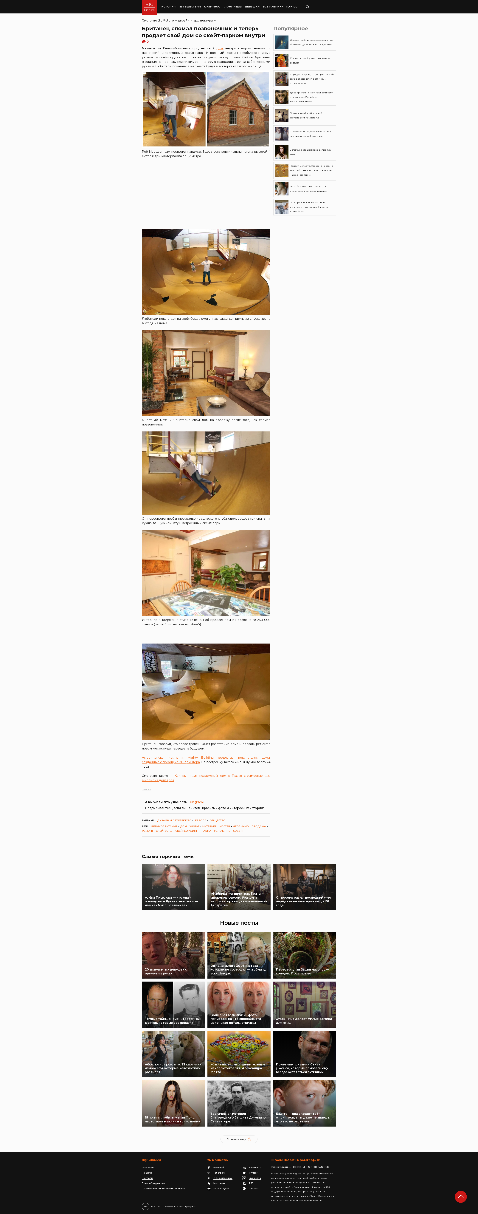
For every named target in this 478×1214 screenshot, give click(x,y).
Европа (200, 820)
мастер (224, 826)
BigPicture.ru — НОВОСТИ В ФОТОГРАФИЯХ (300, 1166)
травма (205, 830)
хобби (238, 830)
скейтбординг (186, 830)
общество (217, 820)
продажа (259, 826)
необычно (241, 826)
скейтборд (164, 830)
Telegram (195, 802)
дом (183, 826)
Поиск (318, 6)
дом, (220, 48)
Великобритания (164, 826)
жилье (194, 826)
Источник (146, 790)
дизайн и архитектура (195, 20)
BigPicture (166, 20)
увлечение (222, 830)
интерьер (209, 826)
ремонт (147, 830)
